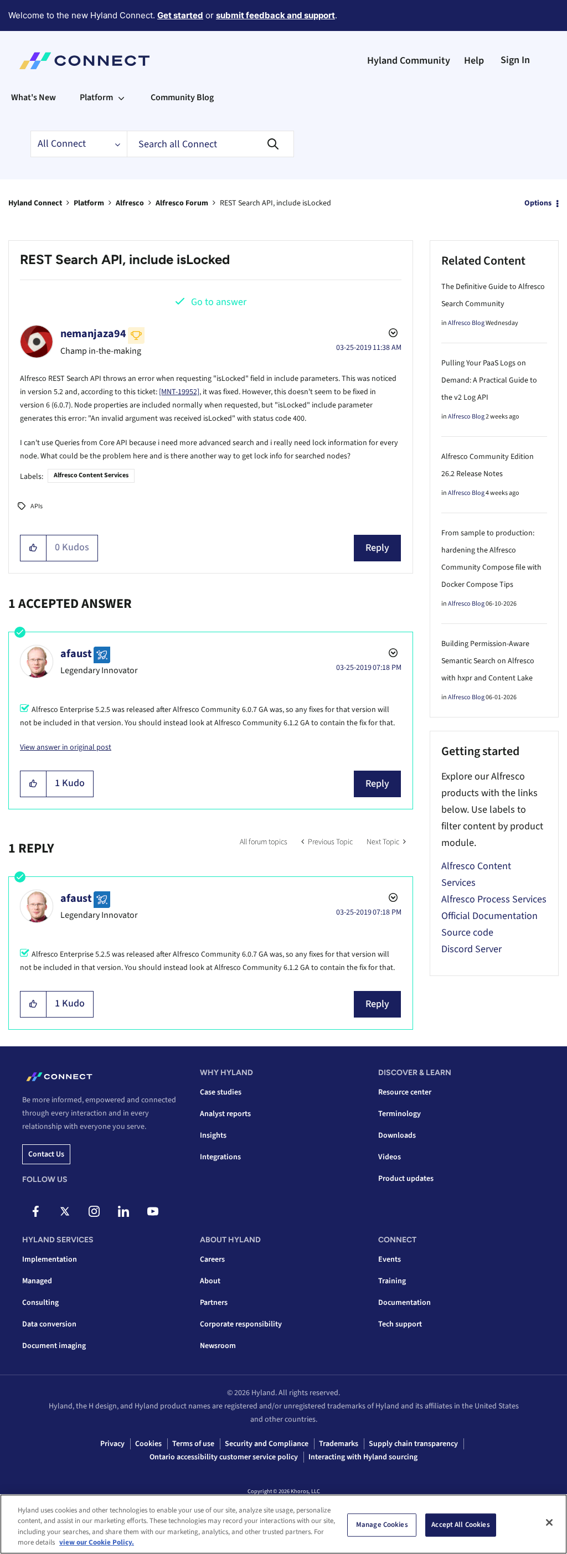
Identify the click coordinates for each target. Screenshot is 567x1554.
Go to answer (218, 302)
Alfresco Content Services (91, 475)
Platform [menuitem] (96, 97)
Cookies (148, 1443)
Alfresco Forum (182, 203)
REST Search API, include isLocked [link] (275, 203)
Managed (37, 1281)
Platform (89, 203)
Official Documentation (489, 916)
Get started (180, 15)
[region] (283, 1524)
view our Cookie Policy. (96, 1542)
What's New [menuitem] (33, 97)
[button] (33, 548)
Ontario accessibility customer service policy (224, 1457)
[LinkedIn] (123, 1211)
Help (474, 61)
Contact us (46, 1154)
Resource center (404, 1092)
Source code (467, 932)
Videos (389, 1157)
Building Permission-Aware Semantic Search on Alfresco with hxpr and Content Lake (487, 661)
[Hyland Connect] (84, 61)
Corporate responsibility (241, 1324)
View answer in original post (65, 747)
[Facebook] (35, 1211)
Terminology (399, 1113)
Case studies (220, 1092)
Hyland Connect (35, 203)
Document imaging (54, 1345)
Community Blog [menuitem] (182, 97)
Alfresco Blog (466, 323)
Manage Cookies (382, 1525)
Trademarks (338, 1443)
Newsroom (218, 1345)
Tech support (400, 1324)
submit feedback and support (275, 15)
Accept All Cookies (460, 1525)
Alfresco (130, 203)
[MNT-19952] (179, 391)
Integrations (220, 1157)
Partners (214, 1302)
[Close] (549, 1522)
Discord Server (471, 949)
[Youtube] (153, 1211)
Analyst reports (225, 1113)
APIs (36, 506)
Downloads (397, 1135)
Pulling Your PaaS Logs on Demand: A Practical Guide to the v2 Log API (489, 380)
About (210, 1281)
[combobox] (210, 144)
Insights (213, 1135)
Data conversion (49, 1324)
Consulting (40, 1302)
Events (389, 1259)
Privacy (112, 1443)
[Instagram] (94, 1211)
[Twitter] (64, 1211)
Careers (212, 1259)
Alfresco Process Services (494, 899)
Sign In (515, 60)
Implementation (49, 1259)
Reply (377, 548)
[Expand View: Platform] (121, 97)
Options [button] (537, 203)
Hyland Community (408, 61)
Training (392, 1281)
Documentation (404, 1302)
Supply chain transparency (413, 1443)
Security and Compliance (266, 1443)
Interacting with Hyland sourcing (362, 1457)
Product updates (406, 1178)
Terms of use (193, 1443)
